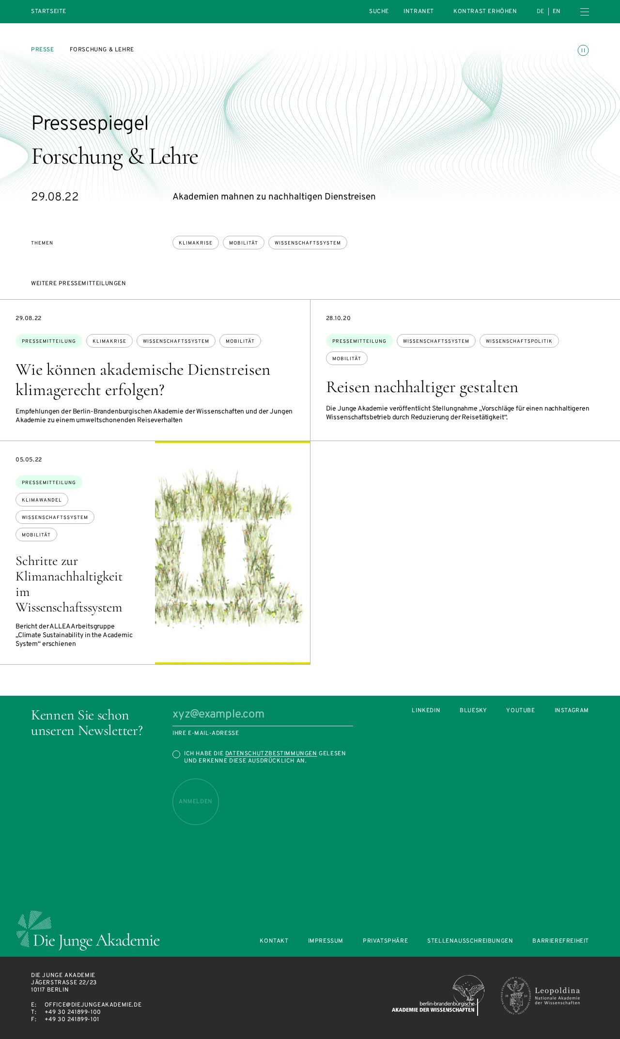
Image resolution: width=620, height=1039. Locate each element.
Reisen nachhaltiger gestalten (422, 387)
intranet (418, 11)
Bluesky (473, 711)
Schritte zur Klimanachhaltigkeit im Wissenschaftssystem (69, 583)
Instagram (572, 711)
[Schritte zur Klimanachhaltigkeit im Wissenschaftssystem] (232, 552)
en (557, 11)
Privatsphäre (385, 941)
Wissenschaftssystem (308, 243)
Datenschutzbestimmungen (271, 754)
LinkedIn (426, 711)
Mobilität (243, 243)
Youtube (520, 711)
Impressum (325, 941)
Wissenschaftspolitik (519, 341)
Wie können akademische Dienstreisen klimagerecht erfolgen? (143, 379)
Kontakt (274, 941)
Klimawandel (42, 500)
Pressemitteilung (49, 341)
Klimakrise (196, 243)
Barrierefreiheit (560, 941)
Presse (42, 50)
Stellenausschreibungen (470, 941)
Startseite (48, 11)
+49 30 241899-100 (73, 1012)
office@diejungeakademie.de (93, 1005)
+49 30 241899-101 (72, 1020)
